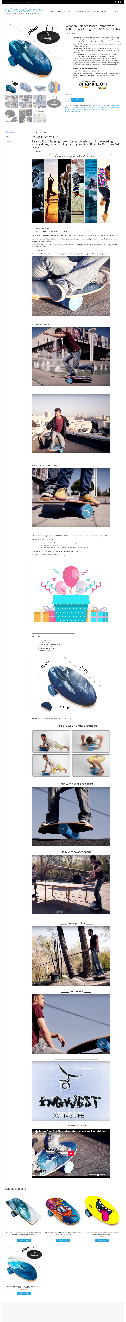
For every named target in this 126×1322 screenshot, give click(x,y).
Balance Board (115, 105)
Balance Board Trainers (64, 11)
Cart (21, 2)
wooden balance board (108, 109)
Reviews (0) (10, 141)
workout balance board (72, 112)
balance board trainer (72, 107)
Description (10, 132)
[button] (57, 27)
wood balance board (93, 109)
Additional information (13, 137)
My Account (8, 2)
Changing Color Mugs (99, 11)
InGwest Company (23, 9)
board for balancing (71, 109)
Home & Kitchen (28, 2)
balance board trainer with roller (90, 107)
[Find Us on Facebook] (120, 2)
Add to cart (77, 100)
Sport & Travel (38, 2)
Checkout (16, 2)
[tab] (16, 132)
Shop (51, 11)
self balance (82, 109)
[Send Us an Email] (115, 2)
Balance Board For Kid (82, 11)
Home (58, 22)
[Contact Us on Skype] (118, 2)
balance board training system (110, 107)
